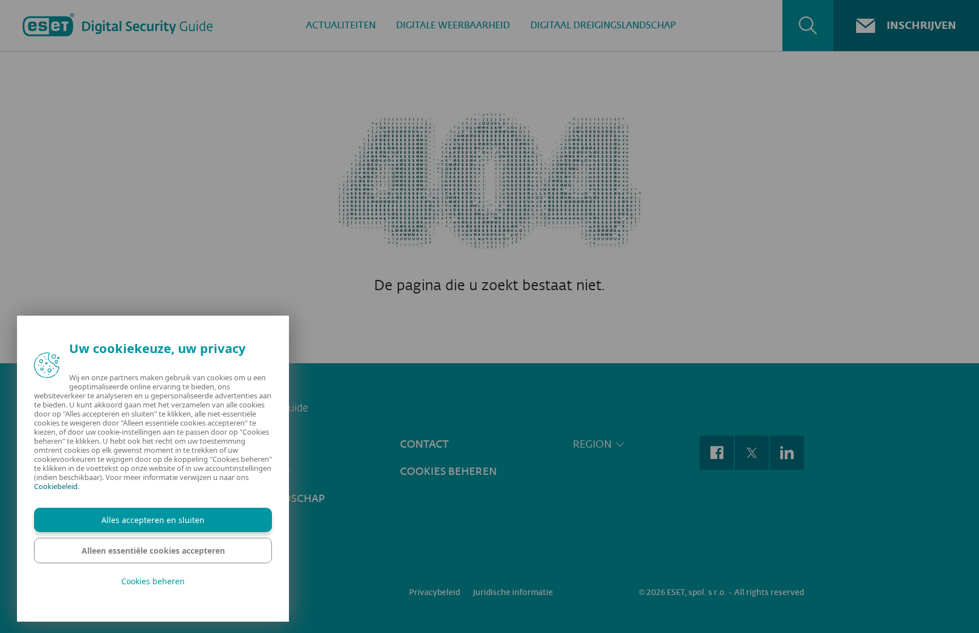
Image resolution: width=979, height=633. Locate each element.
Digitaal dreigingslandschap (603, 25)
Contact (424, 444)
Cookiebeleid (56, 486)
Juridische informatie (513, 592)
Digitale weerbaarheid (453, 25)
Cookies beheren (448, 471)
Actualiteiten (341, 25)
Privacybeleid (434, 592)
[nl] (489, 406)
